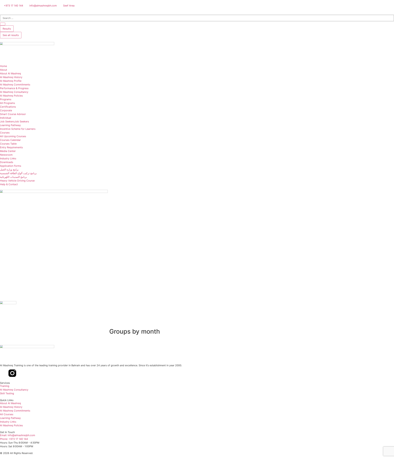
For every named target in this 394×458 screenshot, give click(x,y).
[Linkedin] (4, 373)
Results (7, 28)
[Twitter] (21, 373)
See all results (11, 35)
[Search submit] (2, 24)
